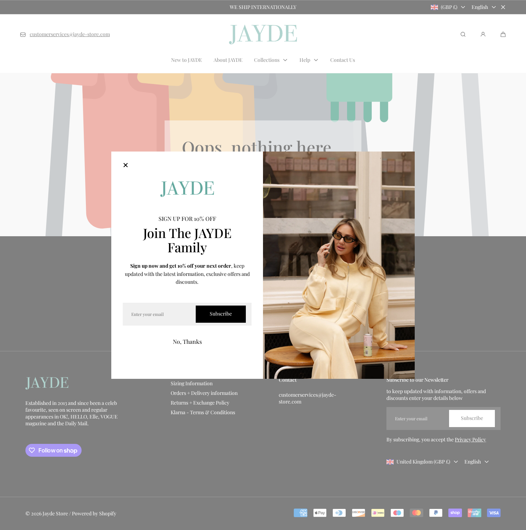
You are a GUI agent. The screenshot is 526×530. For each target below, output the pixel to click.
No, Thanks (187, 341)
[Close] (125, 165)
